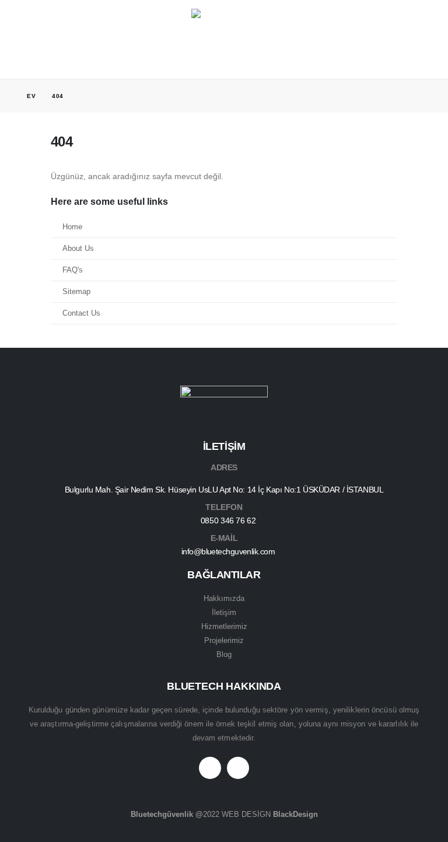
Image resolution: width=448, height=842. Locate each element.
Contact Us (81, 313)
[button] (35, 30)
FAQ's (72, 270)
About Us (78, 248)
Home (72, 227)
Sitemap (76, 292)
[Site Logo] (223, 31)
